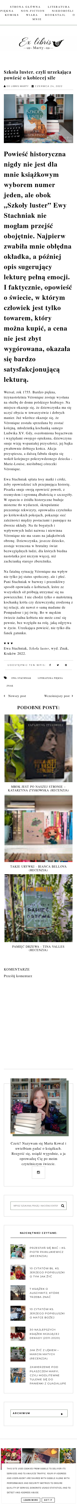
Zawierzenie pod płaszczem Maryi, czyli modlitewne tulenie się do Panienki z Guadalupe (48, 1375)
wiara (32, 14)
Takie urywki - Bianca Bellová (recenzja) (38, 868)
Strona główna (25, 6)
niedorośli (63, 10)
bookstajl (55, 14)
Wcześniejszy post (57, 696)
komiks (12, 14)
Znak (10, 685)
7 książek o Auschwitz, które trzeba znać (44, 1293)
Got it (48, 1500)
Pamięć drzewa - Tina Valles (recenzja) (38, 948)
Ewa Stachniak (21, 677)
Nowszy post (16, 696)
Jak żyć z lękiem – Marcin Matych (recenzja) (44, 1354)
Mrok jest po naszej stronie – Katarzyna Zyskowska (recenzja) (38, 788)
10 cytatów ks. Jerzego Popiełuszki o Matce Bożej (47, 1313)
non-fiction (33, 10)
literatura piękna (50, 677)
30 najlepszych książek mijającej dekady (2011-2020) (45, 1333)
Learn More (31, 1500)
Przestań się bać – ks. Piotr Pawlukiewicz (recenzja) (48, 1252)
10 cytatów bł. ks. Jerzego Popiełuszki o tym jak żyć (47, 1272)
